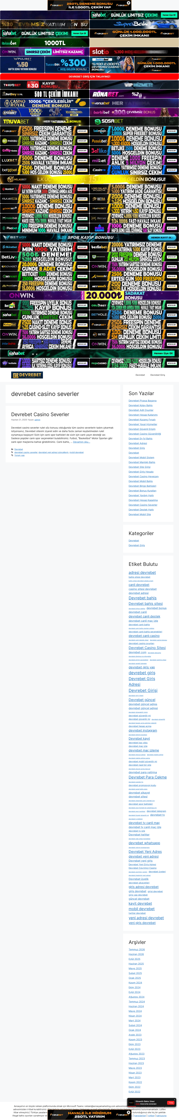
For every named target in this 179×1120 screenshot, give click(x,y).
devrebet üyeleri (157, 871)
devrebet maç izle (138, 746)
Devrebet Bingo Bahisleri (142, 486)
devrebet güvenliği (158, 719)
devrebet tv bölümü (136, 819)
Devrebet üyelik (139, 879)
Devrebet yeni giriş (141, 860)
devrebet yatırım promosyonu (139, 847)
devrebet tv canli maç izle (145, 827)
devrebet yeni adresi (144, 856)
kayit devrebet (140, 903)
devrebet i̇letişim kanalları (138, 735)
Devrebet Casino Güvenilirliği (145, 433)
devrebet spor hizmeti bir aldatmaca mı (143, 808)
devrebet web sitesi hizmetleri (139, 839)
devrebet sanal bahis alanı (138, 789)
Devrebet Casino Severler (40, 414)
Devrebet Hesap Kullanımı (143, 414)
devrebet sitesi (138, 796)
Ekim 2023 (135, 1044)
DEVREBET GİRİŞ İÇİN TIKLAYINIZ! (89, 76)
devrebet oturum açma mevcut (139, 769)
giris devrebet (137, 891)
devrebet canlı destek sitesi (139, 640)
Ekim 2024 (135, 987)
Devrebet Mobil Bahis (141, 481)
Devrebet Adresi (138, 443)
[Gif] (89, 179)
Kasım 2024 (135, 982)
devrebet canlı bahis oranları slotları (141, 628)
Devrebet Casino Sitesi (147, 648)
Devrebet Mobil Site (140, 514)
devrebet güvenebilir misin (138, 712)
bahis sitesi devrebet (139, 577)
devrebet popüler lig (136, 782)
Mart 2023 (135, 1077)
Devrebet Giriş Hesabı (141, 471)
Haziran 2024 (136, 1006)
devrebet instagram (143, 730)
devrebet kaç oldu (138, 742)
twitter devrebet (137, 913)
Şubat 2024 (135, 1025)
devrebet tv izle (137, 831)
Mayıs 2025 (135, 968)
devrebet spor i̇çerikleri (137, 811)
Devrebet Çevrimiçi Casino (142, 868)
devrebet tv (157, 815)
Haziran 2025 (136, 963)
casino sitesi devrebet (143, 589)
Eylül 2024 (134, 992)
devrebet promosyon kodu (142, 785)
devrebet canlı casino (144, 636)
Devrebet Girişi (143, 690)
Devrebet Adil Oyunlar (141, 410)
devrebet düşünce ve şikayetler (140, 656)
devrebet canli (138, 612)
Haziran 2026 (136, 954)
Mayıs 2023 (135, 1068)
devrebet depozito (154, 653)
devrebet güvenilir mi (140, 715)
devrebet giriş (142, 672)
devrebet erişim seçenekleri (138, 660)
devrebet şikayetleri (139, 882)
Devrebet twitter (139, 834)
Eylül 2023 (134, 1049)
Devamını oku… (81, 442)
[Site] (44, 131)
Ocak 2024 (135, 1030)
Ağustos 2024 (136, 997)
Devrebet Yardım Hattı (141, 495)
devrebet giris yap (142, 667)
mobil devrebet (77, 452)
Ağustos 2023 (136, 1053)
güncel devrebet (139, 898)
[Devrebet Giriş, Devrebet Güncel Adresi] (27, 374)
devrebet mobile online (155, 755)
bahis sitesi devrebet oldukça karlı (141, 581)
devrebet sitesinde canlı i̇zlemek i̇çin (142, 801)
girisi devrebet (155, 891)
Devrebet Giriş (157, 375)
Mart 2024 (135, 1020)
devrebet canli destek (144, 616)
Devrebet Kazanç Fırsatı (142, 419)
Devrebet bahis (143, 598)
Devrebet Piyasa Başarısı (143, 400)
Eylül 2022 (134, 1091)
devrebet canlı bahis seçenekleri (145, 631)
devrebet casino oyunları (141, 643)
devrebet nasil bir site (140, 765)
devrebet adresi (139, 593)
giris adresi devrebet (144, 887)
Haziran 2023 (136, 1063)
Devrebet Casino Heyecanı (144, 476)
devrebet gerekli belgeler (138, 663)
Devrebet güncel (142, 700)
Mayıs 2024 (135, 1011)
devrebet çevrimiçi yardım (138, 872)
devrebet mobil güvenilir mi (143, 761)
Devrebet (140, 375)
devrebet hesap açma (140, 726)
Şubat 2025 (135, 973)
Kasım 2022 (135, 1082)
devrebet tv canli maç (144, 823)
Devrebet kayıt (139, 738)
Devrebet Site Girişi (139, 467)
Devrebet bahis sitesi (146, 603)
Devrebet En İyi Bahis (140, 438)
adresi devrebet (142, 572)
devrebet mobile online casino (139, 758)
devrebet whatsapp (144, 843)
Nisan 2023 (135, 1072)
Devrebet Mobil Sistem (141, 457)
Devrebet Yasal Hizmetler (143, 424)
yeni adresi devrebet (146, 917)
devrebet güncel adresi (143, 708)
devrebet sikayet (139, 792)
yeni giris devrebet (142, 923)
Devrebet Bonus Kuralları (142, 490)
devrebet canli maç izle (143, 620)
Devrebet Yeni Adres (145, 851)
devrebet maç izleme (144, 750)
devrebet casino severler (25, 452)
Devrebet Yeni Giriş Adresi (142, 864)
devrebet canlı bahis (139, 624)
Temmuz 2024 (137, 1001)
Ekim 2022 (134, 1087)
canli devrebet (139, 584)
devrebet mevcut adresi (137, 755)
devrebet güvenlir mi (139, 719)
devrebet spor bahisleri (141, 804)
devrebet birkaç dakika (137, 608)
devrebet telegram (156, 811)
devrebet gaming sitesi (158, 660)
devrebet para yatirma (143, 772)
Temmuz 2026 (137, 949)
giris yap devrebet (138, 895)
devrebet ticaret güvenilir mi (139, 815)
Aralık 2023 (135, 1034)
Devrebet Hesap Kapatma (143, 500)
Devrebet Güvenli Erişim (142, 429)
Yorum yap (19, 455)
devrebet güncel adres (143, 704)
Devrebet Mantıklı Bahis (142, 462)
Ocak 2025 (135, 978)
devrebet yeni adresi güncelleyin (53, 452)
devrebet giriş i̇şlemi (136, 695)
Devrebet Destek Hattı (141, 509)
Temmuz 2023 (137, 1058)
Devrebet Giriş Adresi (142, 681)
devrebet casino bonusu (158, 640)
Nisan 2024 (135, 1015)
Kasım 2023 (135, 1039)
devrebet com (137, 652)
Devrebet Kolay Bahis (141, 405)
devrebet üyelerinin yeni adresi (140, 875)
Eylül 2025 (134, 959)
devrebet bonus (157, 608)
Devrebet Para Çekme (148, 777)
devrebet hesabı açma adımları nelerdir (142, 723)
